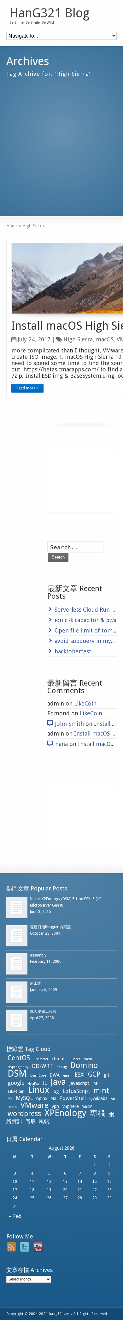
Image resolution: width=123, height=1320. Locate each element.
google (16, 1083)
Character (40, 1059)
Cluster (74, 1059)
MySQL (24, 1098)
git (106, 1075)
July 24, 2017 (34, 339)
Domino (84, 1065)
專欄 (98, 1113)
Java (58, 1082)
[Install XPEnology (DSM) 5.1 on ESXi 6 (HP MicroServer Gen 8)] (16, 907)
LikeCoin (85, 703)
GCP (94, 1074)
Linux (38, 1090)
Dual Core (38, 1075)
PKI (53, 1099)
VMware (34, 1105)
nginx (41, 1098)
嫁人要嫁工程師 (43, 1011)
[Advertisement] (61, 143)
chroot (58, 1058)
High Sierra (78, 339)
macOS (105, 339)
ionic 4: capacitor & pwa (85, 620)
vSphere (70, 1106)
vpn (55, 1106)
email (67, 1075)
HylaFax (33, 1084)
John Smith (69, 723)
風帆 (44, 1121)
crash (88, 1059)
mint (101, 1090)
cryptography (18, 1067)
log (56, 1091)
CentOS (19, 1058)
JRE (95, 1084)
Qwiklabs (98, 1098)
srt (113, 1099)
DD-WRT (42, 1066)
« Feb (14, 1216)
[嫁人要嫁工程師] (16, 1020)
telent (12, 1107)
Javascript (79, 1083)
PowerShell (72, 1098)
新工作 (35, 983)
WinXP (87, 1107)
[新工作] (16, 992)
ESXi (80, 1075)
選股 (30, 1121)
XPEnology (65, 1113)
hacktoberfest (73, 651)
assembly (38, 955)
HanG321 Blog (49, 13)
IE (44, 1083)
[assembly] (16, 964)
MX (10, 1099)
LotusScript (76, 1091)
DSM (17, 1073)
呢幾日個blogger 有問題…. (53, 927)
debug (61, 1067)
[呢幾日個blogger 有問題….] (16, 935)
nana (61, 744)
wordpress (24, 1113)
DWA (55, 1075)
